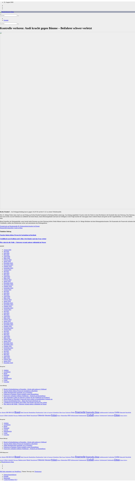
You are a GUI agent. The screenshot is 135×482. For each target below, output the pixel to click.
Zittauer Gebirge (123, 415)
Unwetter (6, 382)
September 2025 (8, 268)
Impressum (7, 478)
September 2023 (8, 308)
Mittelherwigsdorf (22, 415)
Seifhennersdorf (75, 415)
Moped (28, 415)
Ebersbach (50, 412)
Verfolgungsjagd (103, 415)
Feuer (73, 412)
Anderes (6, 370)
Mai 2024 (6, 294)
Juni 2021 (6, 353)
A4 (0, 412)
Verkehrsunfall (110, 415)
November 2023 (8, 304)
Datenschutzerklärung (10, 474)
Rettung (59, 415)
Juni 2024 (6, 293)
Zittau (117, 415)
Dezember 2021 (8, 343)
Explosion (68, 412)
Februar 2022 (7, 339)
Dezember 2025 (8, 263)
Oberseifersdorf (33, 415)
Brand (5, 373)
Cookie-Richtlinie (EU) (10, 479)
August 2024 (7, 289)
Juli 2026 (6, 251)
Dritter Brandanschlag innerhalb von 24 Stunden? (18, 392)
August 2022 (7, 329)
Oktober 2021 (8, 346)
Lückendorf (10, 415)
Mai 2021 (6, 354)
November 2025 (8, 265)
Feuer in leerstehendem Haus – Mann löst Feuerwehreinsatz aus (22, 401)
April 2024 (7, 296)
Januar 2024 (7, 301)
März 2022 (7, 338)
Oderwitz (41, 415)
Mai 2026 (6, 255)
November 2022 (8, 324)
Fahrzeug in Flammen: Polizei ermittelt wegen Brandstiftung (21, 394)
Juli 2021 (6, 351)
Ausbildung (7, 372)
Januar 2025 (7, 281)
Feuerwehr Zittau (92, 412)
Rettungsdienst (64, 415)
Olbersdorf (48, 415)
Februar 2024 (7, 299)
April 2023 (7, 316)
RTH (69, 415)
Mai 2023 (6, 314)
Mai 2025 (6, 274)
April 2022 (7, 336)
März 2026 (7, 258)
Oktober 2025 (8, 266)
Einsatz (63, 412)
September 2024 (8, 288)
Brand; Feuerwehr (24, 412)
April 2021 (7, 356)
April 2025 (7, 276)
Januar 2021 (7, 361)
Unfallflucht (96, 415)
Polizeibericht (8, 378)
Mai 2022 (6, 334)
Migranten (16, 415)
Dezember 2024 (8, 283)
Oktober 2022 (8, 326)
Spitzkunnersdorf (83, 415)
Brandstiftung (32, 412)
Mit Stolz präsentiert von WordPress (10, 471)
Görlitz (117, 412)
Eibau (60, 412)
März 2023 (7, 318)
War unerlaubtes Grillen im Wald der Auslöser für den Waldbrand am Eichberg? (27, 397)
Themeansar (38, 471)
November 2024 (8, 284)
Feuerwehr (80, 412)
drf (47, 412)
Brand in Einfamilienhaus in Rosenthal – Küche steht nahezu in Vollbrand (25, 389)
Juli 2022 (6, 331)
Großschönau (111, 412)
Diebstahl (6, 375)
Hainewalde (122, 412)
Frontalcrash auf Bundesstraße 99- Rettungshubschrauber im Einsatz (20, 226)
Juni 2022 (6, 333)
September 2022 (8, 328)
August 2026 (7, 250)
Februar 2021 (7, 359)
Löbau (6, 415)
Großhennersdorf (104, 412)
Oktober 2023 (8, 306)
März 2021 (7, 358)
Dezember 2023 (8, 303)
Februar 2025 (7, 279)
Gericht (6, 377)
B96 (7, 412)
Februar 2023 (7, 319)
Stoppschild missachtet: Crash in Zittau (11, 228)
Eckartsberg (56, 412)
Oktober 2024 (8, 286)
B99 (10, 412)
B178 (12, 412)
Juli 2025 (6, 271)
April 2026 (7, 256)
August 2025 (7, 269)
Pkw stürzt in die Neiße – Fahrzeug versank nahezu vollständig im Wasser (23, 242)
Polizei (54, 415)
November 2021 (8, 344)
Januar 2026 (7, 261)
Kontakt (6, 20)
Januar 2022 (7, 341)
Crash (45, 412)
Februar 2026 (7, 260)
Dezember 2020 (8, 363)
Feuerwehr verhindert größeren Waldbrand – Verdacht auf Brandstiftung (24, 396)
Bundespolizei (39, 412)
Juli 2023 (6, 311)
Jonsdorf (2, 415)
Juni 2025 (6, 273)
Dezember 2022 (8, 323)
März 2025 (7, 278)
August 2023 (7, 309)
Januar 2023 (7, 321)
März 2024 (7, 298)
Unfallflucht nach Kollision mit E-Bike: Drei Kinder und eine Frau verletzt (23, 239)
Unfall (5, 380)
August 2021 (7, 349)
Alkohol (4, 412)
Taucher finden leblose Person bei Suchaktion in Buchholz (18, 235)
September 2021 (8, 348)
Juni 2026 (6, 253)
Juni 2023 (6, 313)
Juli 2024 (6, 291)
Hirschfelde (128, 412)
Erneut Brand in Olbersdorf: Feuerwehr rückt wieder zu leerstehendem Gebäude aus (28, 399)
